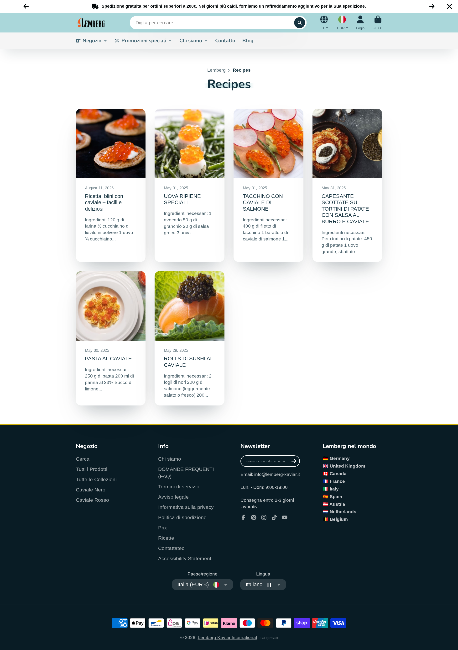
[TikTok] (274, 517)
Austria (337, 504)
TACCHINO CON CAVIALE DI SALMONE (268, 185)
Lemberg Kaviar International (227, 637)
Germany (340, 458)
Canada (338, 473)
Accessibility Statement (184, 558)
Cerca (82, 459)
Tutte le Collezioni (96, 479)
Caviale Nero (90, 489)
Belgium (339, 519)
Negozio (92, 40)
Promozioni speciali (143, 40)
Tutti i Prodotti (91, 469)
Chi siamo (190, 40)
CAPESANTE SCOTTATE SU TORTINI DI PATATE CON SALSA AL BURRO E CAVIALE (347, 185)
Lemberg (216, 70)
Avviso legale (173, 497)
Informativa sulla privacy (186, 507)
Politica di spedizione (182, 517)
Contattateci (172, 548)
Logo (91, 22)
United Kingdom (347, 466)
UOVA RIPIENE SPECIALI (189, 185)
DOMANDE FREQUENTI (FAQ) (186, 472)
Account (360, 23)
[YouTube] (284, 517)
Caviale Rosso (92, 500)
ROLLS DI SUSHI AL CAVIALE (189, 338)
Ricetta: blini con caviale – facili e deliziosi (111, 185)
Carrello (378, 23)
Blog (248, 40)
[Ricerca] (299, 22)
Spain (336, 496)
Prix (162, 527)
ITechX (274, 638)
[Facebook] (243, 517)
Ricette (166, 538)
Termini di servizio (178, 486)
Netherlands (343, 511)
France (337, 481)
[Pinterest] (253, 517)
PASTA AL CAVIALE (111, 338)
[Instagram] (264, 517)
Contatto (225, 40)
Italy (334, 488)
